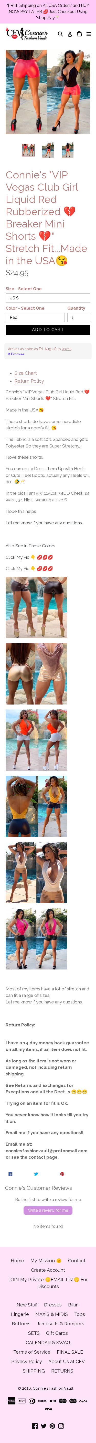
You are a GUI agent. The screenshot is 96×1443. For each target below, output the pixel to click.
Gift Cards (57, 1333)
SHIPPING (34, 1371)
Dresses (53, 1304)
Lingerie (20, 1314)
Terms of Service (31, 1352)
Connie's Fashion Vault (53, 1388)
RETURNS (62, 1371)
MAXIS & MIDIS (51, 1314)
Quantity (76, 308)
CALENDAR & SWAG (48, 1342)
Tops (79, 1314)
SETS (34, 1333)
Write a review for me (48, 1210)
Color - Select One (25, 308)
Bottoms (21, 1323)
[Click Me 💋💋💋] (36, 607)
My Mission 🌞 (46, 1260)
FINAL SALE (70, 1352)
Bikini (74, 1304)
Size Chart (26, 373)
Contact (77, 1260)
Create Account (48, 1270)
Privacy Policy (26, 1361)
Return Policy (29, 381)
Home (17, 1260)
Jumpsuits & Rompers (60, 1323)
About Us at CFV (66, 1361)
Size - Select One (24, 288)
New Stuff (27, 1304)
